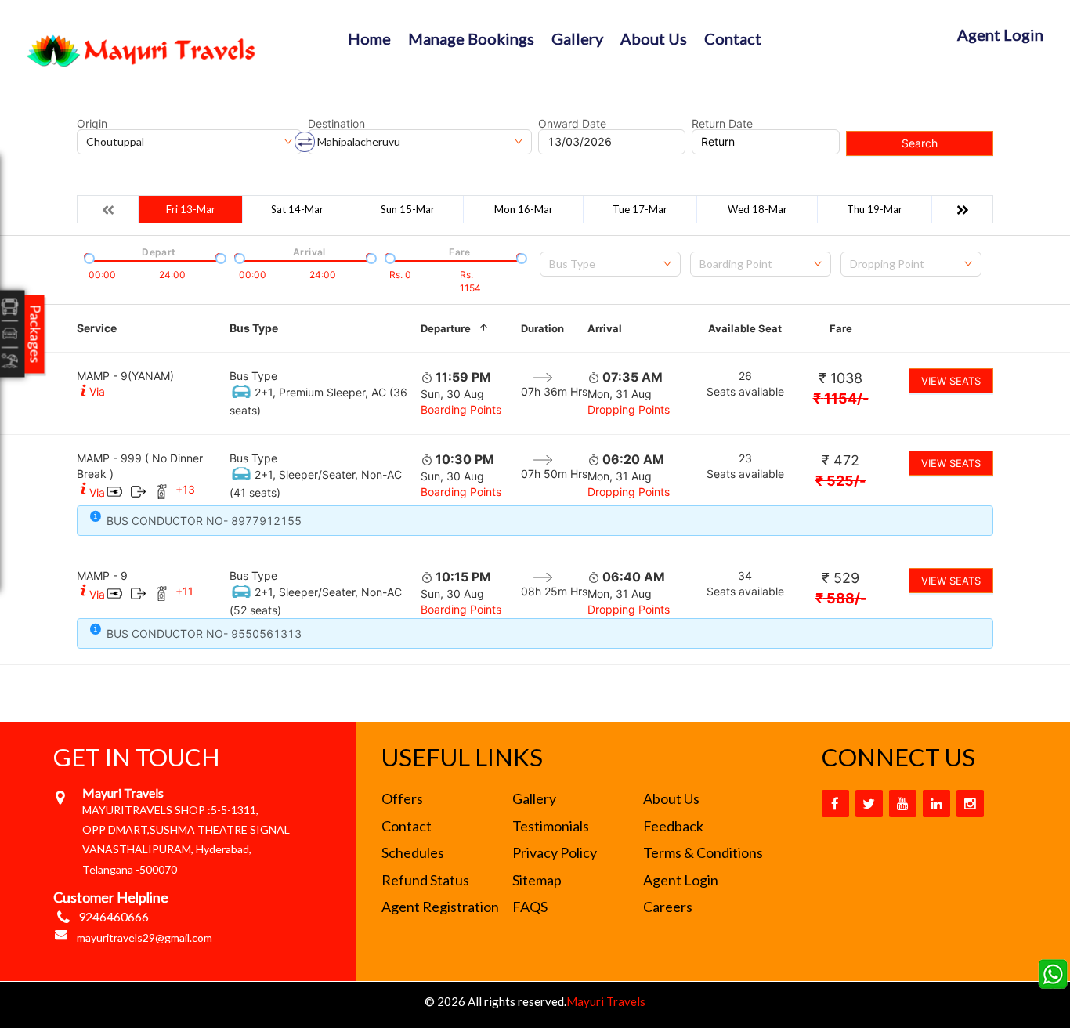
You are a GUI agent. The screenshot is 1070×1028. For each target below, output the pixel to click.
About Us (653, 38)
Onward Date (572, 123)
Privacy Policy (554, 852)
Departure (446, 328)
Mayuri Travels (605, 1001)
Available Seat (745, 328)
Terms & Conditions (703, 852)
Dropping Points (628, 409)
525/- (840, 480)
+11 (184, 591)
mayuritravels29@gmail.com (144, 937)
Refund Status (425, 880)
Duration (542, 328)
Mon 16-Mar (523, 209)
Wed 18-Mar (757, 209)
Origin (92, 123)
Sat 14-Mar (297, 209)
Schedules (412, 852)
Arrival (604, 328)
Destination (336, 123)
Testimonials (550, 825)
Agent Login (1000, 34)
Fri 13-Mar (190, 209)
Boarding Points (461, 409)
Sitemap (537, 880)
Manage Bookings (471, 38)
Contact (732, 38)
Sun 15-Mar (408, 209)
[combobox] (610, 264)
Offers (402, 798)
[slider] (88, 257)
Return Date (722, 123)
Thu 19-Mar (874, 209)
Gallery (577, 38)
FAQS (530, 906)
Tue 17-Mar (640, 209)
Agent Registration (440, 906)
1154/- (841, 398)
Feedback (673, 825)
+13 (185, 489)
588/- (840, 598)
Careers (667, 906)
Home (369, 38)
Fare (841, 328)
